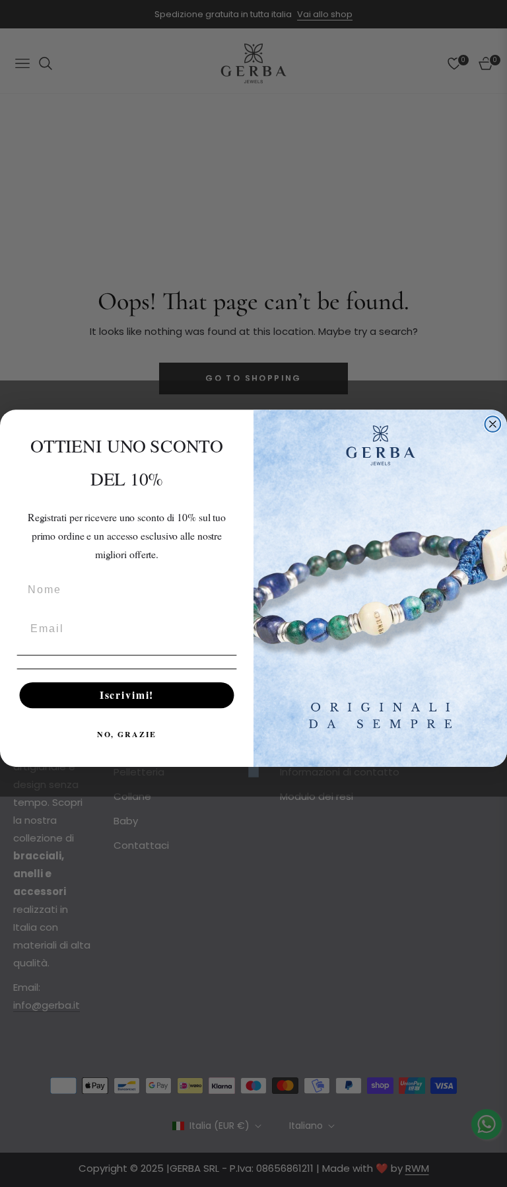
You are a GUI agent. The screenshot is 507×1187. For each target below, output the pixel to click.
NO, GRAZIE (127, 734)
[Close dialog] (493, 424)
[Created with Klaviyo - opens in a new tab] (253, 772)
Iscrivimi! (127, 695)
